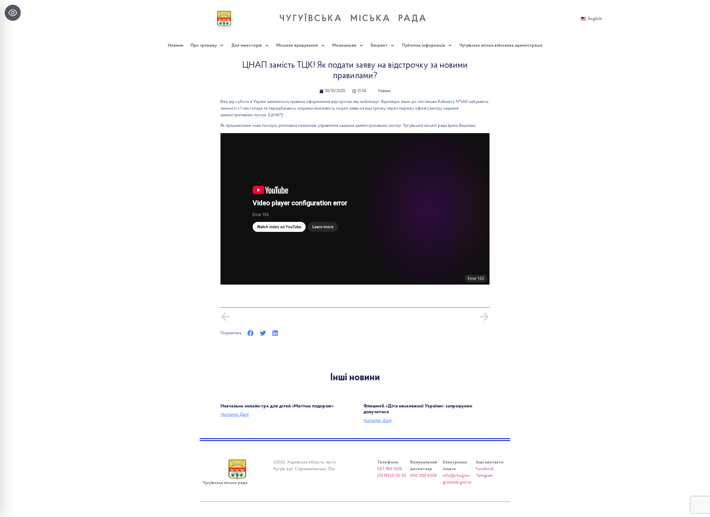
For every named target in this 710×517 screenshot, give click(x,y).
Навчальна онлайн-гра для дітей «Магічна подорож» (277, 406)
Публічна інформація (423, 45)
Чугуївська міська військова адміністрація (500, 45)
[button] (250, 333)
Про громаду (204, 45)
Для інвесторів (246, 45)
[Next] (422, 316)
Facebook (485, 469)
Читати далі (234, 414)
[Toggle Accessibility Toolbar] (12, 12)
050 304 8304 (423, 475)
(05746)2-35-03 (391, 475)
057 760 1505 (389, 469)
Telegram (484, 475)
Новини (175, 45)
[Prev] (287, 316)
